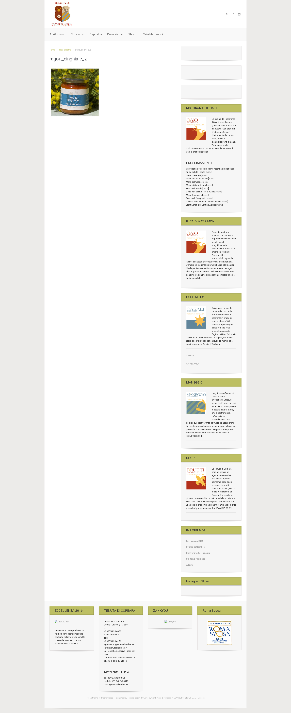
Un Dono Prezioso (195, 559)
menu (204, 175)
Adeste (189, 565)
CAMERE (190, 355)
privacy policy (121, 698)
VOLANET (193, 698)
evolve (89, 698)
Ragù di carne (64, 49)
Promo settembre (195, 547)
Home (52, 49)
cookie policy (134, 698)
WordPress (156, 698)
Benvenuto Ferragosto (198, 553)
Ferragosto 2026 (194, 541)
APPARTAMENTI (193, 363)
